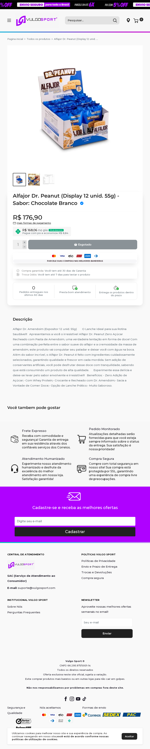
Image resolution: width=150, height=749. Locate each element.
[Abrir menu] (9, 20)
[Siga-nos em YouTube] (78, 698)
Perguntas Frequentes (23, 612)
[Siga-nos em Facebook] (65, 698)
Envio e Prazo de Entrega (99, 566)
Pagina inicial (15, 38)
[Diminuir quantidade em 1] (24, 247)
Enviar (107, 633)
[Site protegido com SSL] (23, 721)
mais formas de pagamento (34, 222)
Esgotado (84, 244)
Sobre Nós (14, 606)
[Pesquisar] (114, 20)
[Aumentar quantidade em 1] (24, 242)
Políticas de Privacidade (98, 561)
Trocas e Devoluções (96, 572)
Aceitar (129, 736)
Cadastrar (75, 531)
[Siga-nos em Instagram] (72, 698)
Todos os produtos (38, 38)
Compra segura (92, 578)
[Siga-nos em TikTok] (84, 698)
